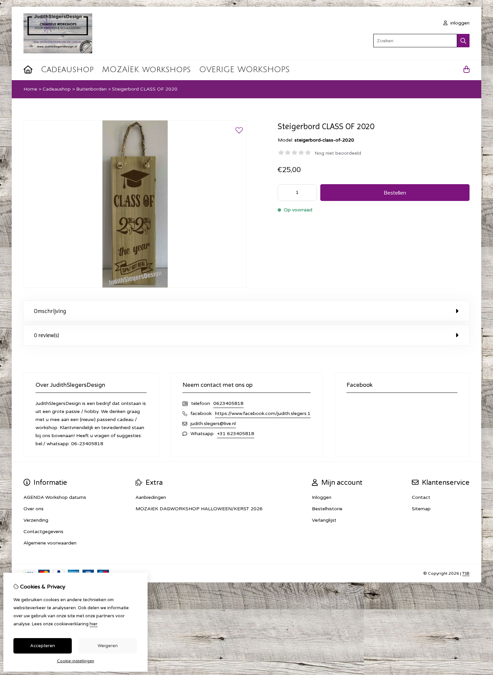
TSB (466, 573)
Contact (421, 497)
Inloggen (321, 497)
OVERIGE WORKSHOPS (244, 69)
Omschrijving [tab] (50, 311)
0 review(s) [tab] (46, 335)
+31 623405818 (235, 433)
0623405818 (228, 403)
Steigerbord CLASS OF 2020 (144, 89)
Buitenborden (91, 89)
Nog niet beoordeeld (338, 153)
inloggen (459, 23)
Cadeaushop (67, 69)
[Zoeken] (463, 40)
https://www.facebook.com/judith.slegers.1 (263, 413)
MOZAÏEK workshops (146, 69)
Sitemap (421, 509)
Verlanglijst (324, 520)
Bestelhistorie (327, 509)
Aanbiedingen (150, 497)
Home (30, 89)
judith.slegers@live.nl (213, 423)
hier (94, 624)
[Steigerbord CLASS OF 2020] (134, 286)
